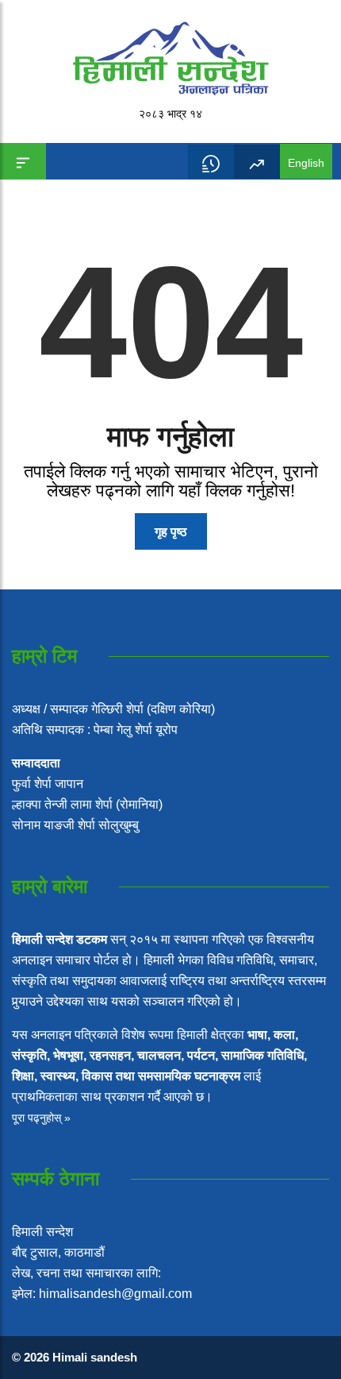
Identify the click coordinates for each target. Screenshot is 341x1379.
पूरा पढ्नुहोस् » (41, 1117)
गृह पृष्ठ (171, 532)
